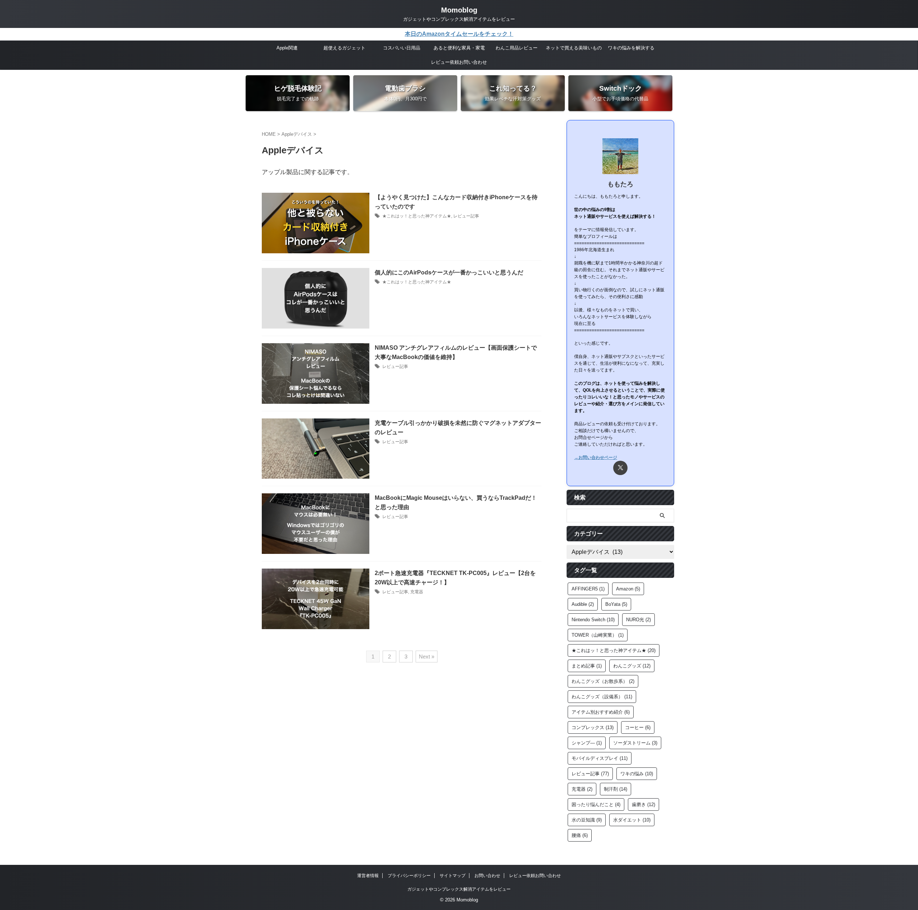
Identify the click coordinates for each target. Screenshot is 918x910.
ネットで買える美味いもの (574, 48)
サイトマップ (452, 875)
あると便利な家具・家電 (459, 48)
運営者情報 (368, 875)
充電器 (416, 591)
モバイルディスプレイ (600, 758)
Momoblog (459, 10)
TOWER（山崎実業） (598, 635)
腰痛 (580, 835)
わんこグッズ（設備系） (602, 696)
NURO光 (638, 619)
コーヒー (637, 727)
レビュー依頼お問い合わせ (459, 62)
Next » (426, 656)
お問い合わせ (487, 875)
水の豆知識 (587, 820)
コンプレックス (593, 727)
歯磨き (643, 804)
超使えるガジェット (344, 48)
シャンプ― (587, 743)
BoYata (616, 604)
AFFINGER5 (588, 589)
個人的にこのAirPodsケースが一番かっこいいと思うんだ (449, 272)
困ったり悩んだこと (596, 804)
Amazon (628, 589)
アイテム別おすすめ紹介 (601, 712)
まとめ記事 (587, 666)
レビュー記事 (466, 216)
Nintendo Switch (593, 619)
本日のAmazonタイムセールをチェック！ (459, 34)
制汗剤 (615, 789)
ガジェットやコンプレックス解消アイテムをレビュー (459, 889)
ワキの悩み (636, 773)
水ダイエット (631, 820)
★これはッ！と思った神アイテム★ (416, 216)
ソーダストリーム (635, 743)
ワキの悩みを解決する (631, 48)
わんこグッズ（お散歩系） (603, 681)
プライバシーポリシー (409, 875)
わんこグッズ (631, 666)
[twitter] (620, 468)
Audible (583, 604)
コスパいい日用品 (401, 48)
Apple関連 (287, 48)
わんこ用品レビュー (517, 48)
